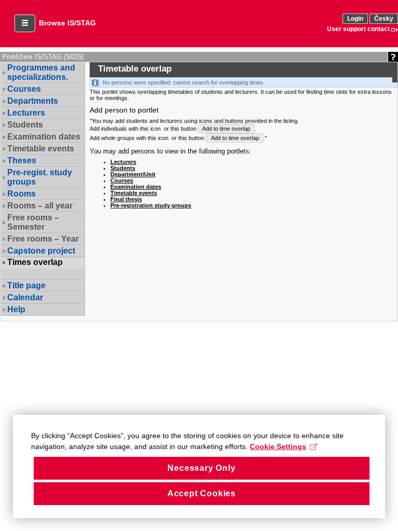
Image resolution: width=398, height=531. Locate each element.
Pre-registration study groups (150, 205)
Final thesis (126, 199)
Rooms (21, 193)
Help (16, 309)
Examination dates (135, 187)
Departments (32, 100)
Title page (26, 285)
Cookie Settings (278, 446)
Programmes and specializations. (41, 72)
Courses (24, 89)
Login (355, 18)
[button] (25, 23)
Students (122, 168)
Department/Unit (132, 174)
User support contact (358, 29)
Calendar (25, 297)
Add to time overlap (226, 128)
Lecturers (26, 112)
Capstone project (41, 250)
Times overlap (35, 262)
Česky (383, 18)
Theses (21, 160)
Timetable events (133, 193)
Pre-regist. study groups (39, 177)
